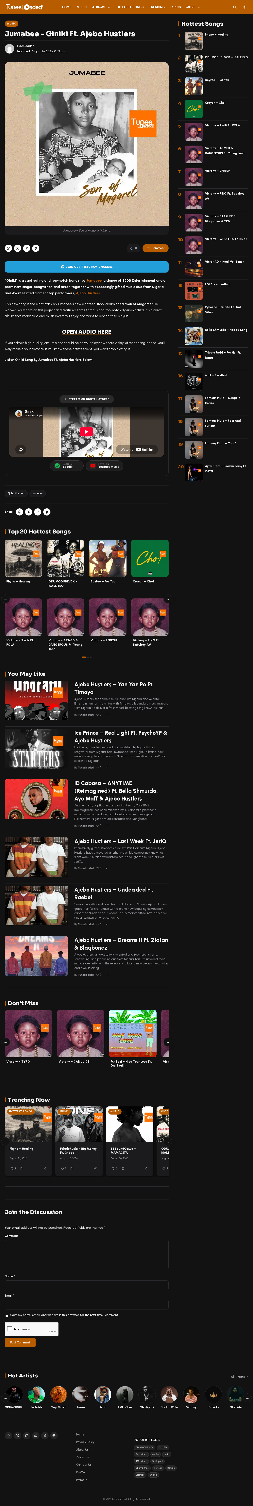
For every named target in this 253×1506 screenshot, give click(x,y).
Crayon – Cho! (143, 581)
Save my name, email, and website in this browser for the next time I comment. (64, 1315)
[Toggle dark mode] (244, 7)
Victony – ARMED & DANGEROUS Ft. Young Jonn (65, 644)
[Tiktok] (45, 1435)
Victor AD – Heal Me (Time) (224, 261)
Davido (171, 1468)
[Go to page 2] (88, 657)
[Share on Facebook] (36, 248)
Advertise (82, 1457)
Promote (81, 1480)
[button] (26, 248)
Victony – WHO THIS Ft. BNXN (226, 239)
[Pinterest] (54, 1435)
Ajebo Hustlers (88, 293)
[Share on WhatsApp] (8, 248)
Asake (155, 1454)
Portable (163, 1447)
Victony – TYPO (18, 1061)
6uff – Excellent (216, 375)
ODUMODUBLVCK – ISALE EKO (226, 57)
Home (66, 7)
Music (82, 7)
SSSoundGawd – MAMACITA (123, 1151)
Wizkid (153, 1475)
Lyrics (175, 7)
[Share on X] (17, 248)
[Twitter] (17, 1435)
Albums (98, 7)
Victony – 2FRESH (104, 640)
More (190, 7)
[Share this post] (44, 1168)
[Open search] (235, 7)
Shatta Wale (142, 1468)
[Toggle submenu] (109, 7)
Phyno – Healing (18, 581)
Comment (158, 248)
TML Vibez (141, 1461)
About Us (82, 1449)
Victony (158, 1468)
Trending (157, 7)
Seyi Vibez (141, 1454)
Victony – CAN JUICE (74, 1061)
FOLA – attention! (217, 284)
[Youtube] (36, 1435)
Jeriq (166, 1454)
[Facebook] (8, 1435)
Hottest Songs (130, 7)
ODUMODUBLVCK (144, 1447)
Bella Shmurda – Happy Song (226, 330)
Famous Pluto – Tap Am (222, 443)
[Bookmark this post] (106, 714)
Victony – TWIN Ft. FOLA (222, 125)
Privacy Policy (85, 1442)
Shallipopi (157, 1461)
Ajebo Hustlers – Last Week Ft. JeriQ (120, 841)
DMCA (80, 1472)
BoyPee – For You (103, 581)
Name (10, 1276)
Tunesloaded (25, 46)
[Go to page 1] (84, 657)
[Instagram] (26, 1435)
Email (9, 1295)
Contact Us (83, 1464)
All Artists (238, 1377)
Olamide (140, 1475)
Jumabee (94, 280)
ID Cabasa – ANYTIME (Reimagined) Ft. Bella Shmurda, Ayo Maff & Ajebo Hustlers (116, 791)
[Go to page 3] (91, 657)
